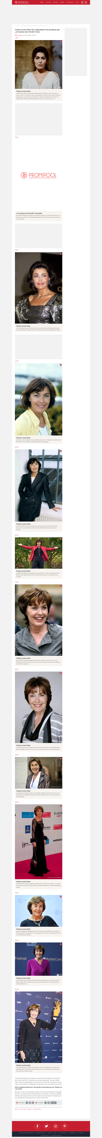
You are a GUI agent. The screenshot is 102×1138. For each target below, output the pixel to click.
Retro (62, 2)
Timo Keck (20, 35)
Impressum (72, 1132)
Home (16, 25)
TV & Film (48, 2)
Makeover (29, 1109)
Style (77, 2)
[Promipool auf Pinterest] (64, 1126)
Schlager (70, 2)
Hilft (55, 1132)
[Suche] (82, 2)
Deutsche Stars (37, 1109)
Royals (55, 2)
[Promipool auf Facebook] (37, 1126)
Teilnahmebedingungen (26, 1132)
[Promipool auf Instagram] (55, 1126)
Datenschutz (63, 1132)
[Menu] (86, 2)
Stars (41, 2)
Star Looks (23, 1109)
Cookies (80, 1132)
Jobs (49, 1132)
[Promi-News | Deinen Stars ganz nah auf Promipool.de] (27, 2)
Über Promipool (41, 1132)
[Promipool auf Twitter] (46, 1126)
